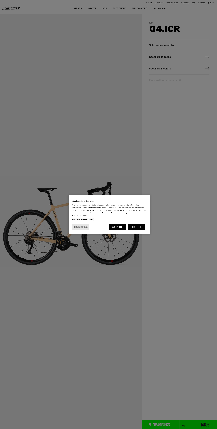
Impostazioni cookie (81, 227)
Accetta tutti (117, 227)
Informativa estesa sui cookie (82, 219)
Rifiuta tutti (136, 227)
